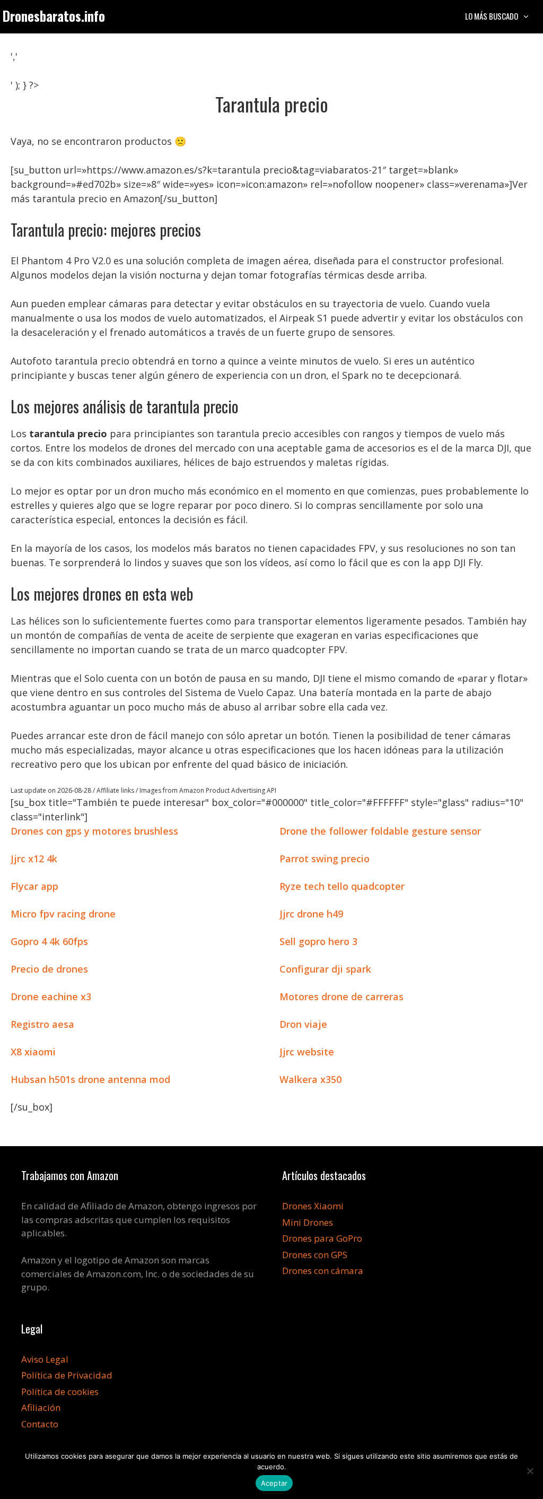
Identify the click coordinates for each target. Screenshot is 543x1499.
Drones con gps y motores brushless (94, 831)
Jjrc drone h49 (311, 913)
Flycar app (34, 886)
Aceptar (274, 1483)
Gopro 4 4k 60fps (49, 941)
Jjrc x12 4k (34, 858)
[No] (529, 1471)
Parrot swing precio (324, 858)
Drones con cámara (322, 1270)
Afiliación (40, 1407)
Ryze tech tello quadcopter (342, 886)
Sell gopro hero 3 (318, 941)
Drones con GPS (314, 1255)
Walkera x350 (310, 1079)
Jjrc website (306, 1051)
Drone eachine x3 (51, 996)
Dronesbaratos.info (54, 15)
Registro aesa (42, 1024)
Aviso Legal (44, 1359)
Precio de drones (49, 969)
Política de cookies (60, 1391)
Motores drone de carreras (341, 996)
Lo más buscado (491, 16)
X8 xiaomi (33, 1051)
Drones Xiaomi (313, 1206)
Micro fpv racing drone (63, 913)
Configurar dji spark (325, 969)
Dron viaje (303, 1024)
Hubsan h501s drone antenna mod (90, 1079)
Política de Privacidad (66, 1375)
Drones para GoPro (322, 1238)
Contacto (39, 1424)
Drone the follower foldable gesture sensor (380, 831)
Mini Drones (307, 1222)
